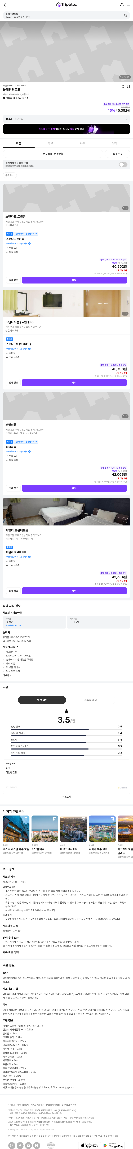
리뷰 (82, 143)
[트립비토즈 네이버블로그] (36, 1145)
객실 (18, 143)
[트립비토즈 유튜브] (28, 1145)
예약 (74, 280)
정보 (50, 143)
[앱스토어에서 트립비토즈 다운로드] (89, 1145)
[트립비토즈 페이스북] (20, 1145)
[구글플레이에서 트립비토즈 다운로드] (113, 1145)
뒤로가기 (5, 5)
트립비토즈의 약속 (69, 1105)
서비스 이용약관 (37, 1105)
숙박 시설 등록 (23, 1105)
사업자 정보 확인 (43, 1122)
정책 (114, 143)
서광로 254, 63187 (16, 98)
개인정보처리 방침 (53, 1105)
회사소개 (11, 1105)
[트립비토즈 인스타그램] (11, 1145)
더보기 (6, 675)
